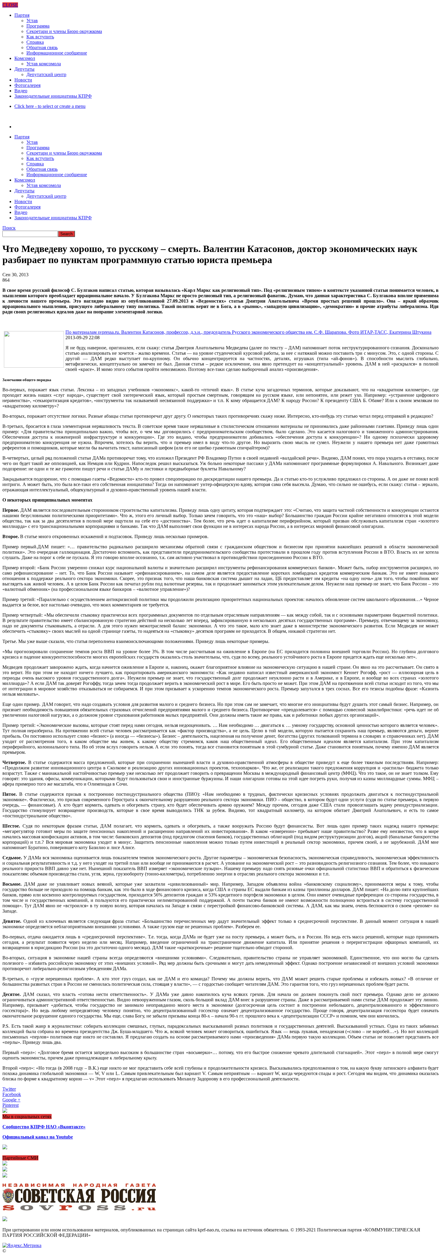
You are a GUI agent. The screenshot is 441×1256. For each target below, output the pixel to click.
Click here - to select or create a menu (50, 106)
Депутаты (24, 69)
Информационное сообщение (56, 52)
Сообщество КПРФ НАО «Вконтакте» (44, 1126)
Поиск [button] (9, 227)
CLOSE (10, 4)
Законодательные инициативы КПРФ (53, 96)
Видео (20, 90)
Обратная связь (42, 47)
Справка (35, 42)
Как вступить (40, 36)
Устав (32, 20)
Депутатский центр (46, 74)
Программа (38, 25)
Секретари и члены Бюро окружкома (64, 31)
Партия (21, 15)
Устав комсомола (43, 63)
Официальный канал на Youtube (37, 1136)
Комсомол (24, 58)
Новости (23, 79)
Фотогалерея (27, 85)
